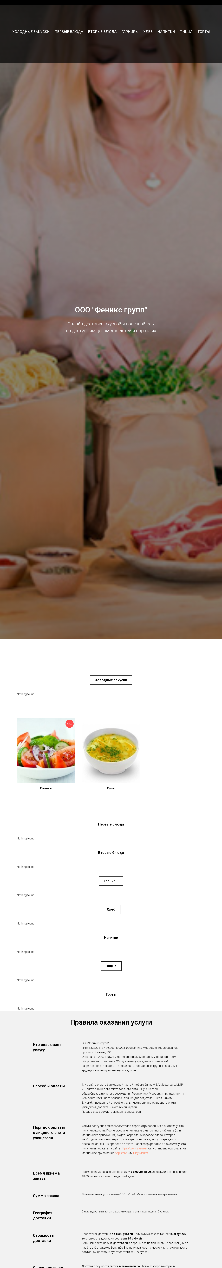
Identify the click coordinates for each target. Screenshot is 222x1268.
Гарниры (130, 32)
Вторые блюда (102, 32)
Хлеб (148, 32)
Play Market (140, 1153)
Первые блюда (69, 32)
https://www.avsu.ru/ (134, 1148)
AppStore (121, 1153)
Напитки (166, 32)
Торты (203, 32)
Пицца (186, 32)
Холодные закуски (31, 32)
